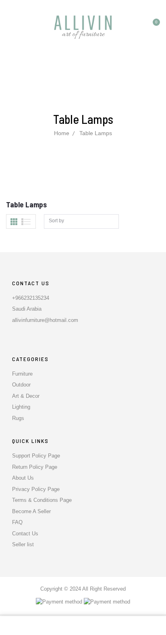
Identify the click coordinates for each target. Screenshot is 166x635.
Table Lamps (95, 133)
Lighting (21, 407)
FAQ (17, 522)
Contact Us (25, 534)
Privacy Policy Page (36, 489)
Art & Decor (25, 396)
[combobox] (81, 221)
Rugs (18, 418)
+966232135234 (30, 298)
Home (61, 133)
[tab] (13, 221)
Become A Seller (31, 511)
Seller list (23, 544)
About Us (23, 478)
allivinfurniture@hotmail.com (45, 320)
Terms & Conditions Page (42, 500)
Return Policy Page (34, 467)
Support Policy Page (36, 456)
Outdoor (21, 385)
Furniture (22, 374)
